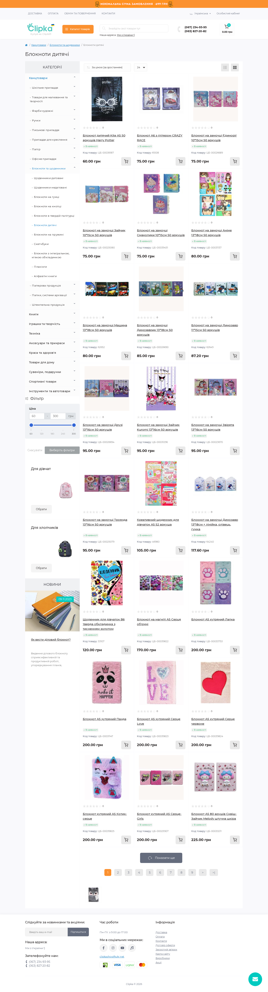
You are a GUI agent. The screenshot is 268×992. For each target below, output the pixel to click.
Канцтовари (38, 45)
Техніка (34, 333)
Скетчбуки (41, 243)
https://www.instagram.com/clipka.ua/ (113, 948)
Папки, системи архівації (49, 295)
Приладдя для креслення (49, 139)
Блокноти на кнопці (47, 206)
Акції (158, 962)
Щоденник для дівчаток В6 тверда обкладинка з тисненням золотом (104, 624)
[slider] (31, 425)
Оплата (53, 13)
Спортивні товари (43, 381)
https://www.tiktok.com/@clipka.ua (132, 948)
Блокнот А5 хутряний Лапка (213, 619)
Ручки (36, 120)
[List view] (225, 67)
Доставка (35, 13)
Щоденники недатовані (50, 187)
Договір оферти (165, 945)
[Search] (104, 28)
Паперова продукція (46, 285)
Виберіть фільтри (62, 450)
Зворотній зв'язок (166, 949)
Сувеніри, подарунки (45, 372)
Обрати (41, 509)
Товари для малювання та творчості (49, 99)
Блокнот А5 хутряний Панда (104, 719)
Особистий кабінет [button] (228, 13)
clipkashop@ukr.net (112, 956)
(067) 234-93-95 (196, 27)
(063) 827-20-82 (195, 31)
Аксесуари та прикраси (47, 343)
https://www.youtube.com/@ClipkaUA (122, 948)
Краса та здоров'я (42, 353)
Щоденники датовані (48, 178)
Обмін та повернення (80, 13)
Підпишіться (78, 931)
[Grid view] (235, 67)
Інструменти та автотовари (49, 391)
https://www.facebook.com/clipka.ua (104, 948)
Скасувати (34, 450)
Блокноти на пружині (49, 234)
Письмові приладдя (45, 130)
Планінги (40, 266)
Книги (34, 314)
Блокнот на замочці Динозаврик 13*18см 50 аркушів (155, 329)
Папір (36, 149)
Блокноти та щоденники (65, 45)
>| (213, 872)
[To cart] (126, 161)
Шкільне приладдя (45, 87)
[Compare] (125, 97)
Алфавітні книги (45, 276)
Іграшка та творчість (44, 324)
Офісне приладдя (44, 158)
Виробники (163, 958)
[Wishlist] (125, 90)
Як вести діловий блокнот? (51, 639)
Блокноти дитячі (45, 225)
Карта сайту (163, 953)
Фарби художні (42, 110)
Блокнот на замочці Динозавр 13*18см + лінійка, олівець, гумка (214, 524)
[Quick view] (125, 82)
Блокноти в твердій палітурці (54, 215)
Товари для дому (42, 362)
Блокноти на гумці (46, 196)
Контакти (108, 13)
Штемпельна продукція (48, 304)
